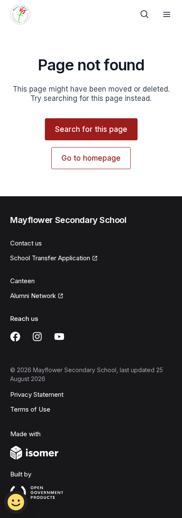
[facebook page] (15, 336)
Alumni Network (33, 296)
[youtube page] (59, 336)
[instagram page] (37, 336)
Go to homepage (91, 158)
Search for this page (91, 129)
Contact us (26, 243)
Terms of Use (30, 409)
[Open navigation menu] (167, 14)
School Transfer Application (50, 258)
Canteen (22, 281)
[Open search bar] (145, 14)
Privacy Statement (36, 394)
